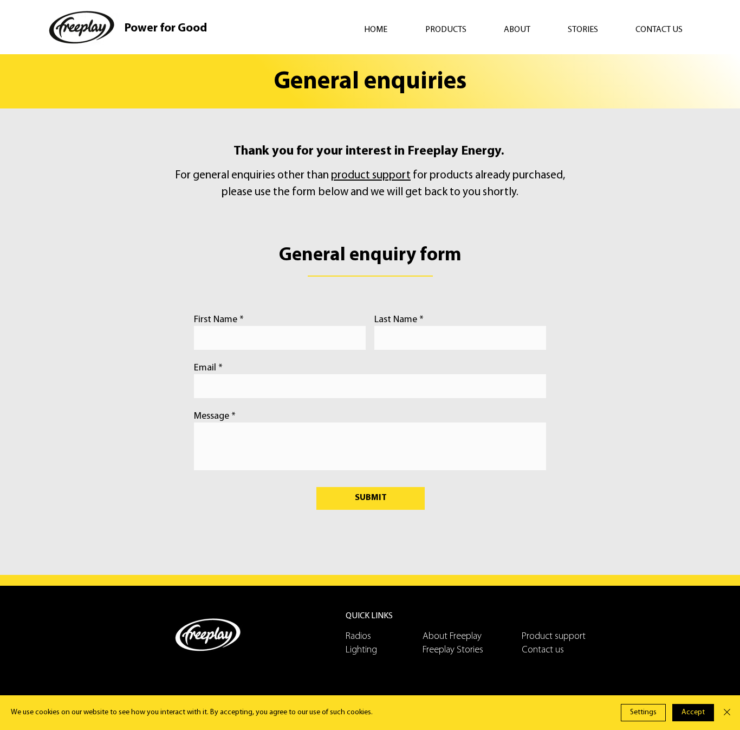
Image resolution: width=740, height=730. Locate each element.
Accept (693, 712)
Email (205, 368)
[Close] (726, 712)
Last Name (395, 320)
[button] (456, 29)
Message (211, 416)
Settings (643, 712)
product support (371, 175)
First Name (215, 320)
